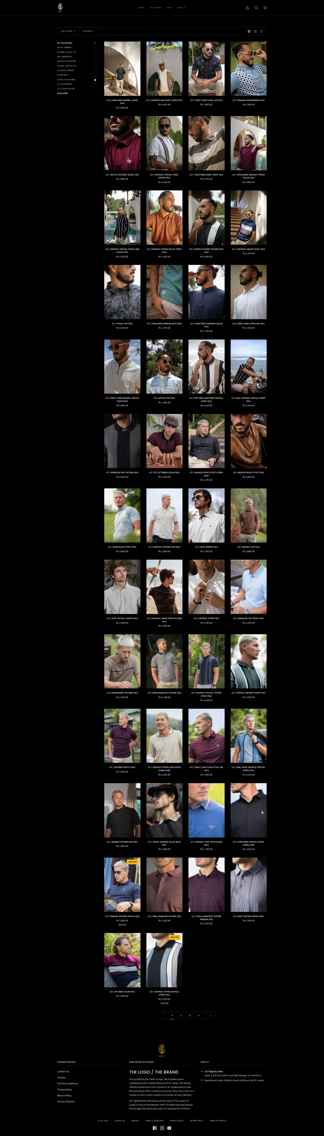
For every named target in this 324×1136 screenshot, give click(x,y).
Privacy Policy (64, 1089)
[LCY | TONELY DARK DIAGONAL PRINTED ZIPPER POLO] (122, 367)
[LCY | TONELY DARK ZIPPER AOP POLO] (249, 292)
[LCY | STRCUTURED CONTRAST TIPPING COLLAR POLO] (249, 143)
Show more (62, 93)
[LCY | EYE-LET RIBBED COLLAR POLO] (164, 441)
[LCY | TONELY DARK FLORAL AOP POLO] (206, 69)
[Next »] (211, 1015)
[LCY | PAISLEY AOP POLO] (122, 292)
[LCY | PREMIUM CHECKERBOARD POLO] (249, 69)
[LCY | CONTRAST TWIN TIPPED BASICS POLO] (206, 810)
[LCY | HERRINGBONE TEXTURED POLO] (122, 661)
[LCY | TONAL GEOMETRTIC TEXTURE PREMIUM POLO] (206, 885)
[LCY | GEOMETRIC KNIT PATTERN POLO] (122, 441)
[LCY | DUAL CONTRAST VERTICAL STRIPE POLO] (249, 367)
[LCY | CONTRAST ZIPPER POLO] (206, 587)
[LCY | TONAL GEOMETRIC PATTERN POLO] (164, 885)
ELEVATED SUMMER (65, 70)
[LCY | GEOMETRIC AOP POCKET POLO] (249, 587)
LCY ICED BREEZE (64, 84)
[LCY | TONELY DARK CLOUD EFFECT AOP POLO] (206, 736)
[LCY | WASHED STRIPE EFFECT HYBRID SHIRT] (206, 441)
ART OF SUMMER (64, 47)
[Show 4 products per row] (262, 31)
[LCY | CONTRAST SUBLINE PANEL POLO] (249, 217)
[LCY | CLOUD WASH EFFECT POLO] (122, 515)
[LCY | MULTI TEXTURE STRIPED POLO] (249, 885)
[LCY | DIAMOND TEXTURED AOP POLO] (122, 810)
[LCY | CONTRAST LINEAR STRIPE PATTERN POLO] (164, 587)
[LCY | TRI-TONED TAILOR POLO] (122, 960)
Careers (61, 1077)
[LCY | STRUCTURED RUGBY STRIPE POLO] (206, 143)
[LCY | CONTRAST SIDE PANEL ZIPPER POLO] (164, 69)
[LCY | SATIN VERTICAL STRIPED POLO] (122, 587)
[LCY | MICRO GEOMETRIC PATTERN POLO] (164, 661)
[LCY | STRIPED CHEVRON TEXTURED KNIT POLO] (206, 217)
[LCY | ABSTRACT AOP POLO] (249, 515)
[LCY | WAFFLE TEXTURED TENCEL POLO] (122, 143)
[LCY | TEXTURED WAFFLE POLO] (122, 736)
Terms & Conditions (67, 1083)
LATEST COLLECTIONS (66, 79)
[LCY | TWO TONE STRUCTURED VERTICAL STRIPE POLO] (206, 367)
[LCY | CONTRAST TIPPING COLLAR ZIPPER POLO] (164, 217)
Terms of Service (66, 1101)
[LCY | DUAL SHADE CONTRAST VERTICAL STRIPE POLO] (249, 736)
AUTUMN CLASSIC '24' (66, 52)
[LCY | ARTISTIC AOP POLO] (164, 367)
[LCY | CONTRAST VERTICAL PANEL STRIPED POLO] (164, 143)
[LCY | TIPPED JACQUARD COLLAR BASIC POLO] (164, 810)
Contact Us (63, 1071)
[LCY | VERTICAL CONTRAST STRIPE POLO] (249, 661)
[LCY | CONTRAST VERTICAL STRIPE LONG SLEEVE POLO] (122, 217)
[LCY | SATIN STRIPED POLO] (206, 515)
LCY (101, 1120)
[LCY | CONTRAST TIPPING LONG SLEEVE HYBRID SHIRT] (164, 736)
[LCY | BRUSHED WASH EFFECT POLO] (249, 441)
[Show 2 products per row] (249, 31)
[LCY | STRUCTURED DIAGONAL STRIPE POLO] (122, 69)
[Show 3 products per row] (255, 31)
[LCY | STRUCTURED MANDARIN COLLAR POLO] (206, 292)
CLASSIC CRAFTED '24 (66, 66)
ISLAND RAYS (63, 75)
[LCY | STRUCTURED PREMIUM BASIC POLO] (164, 292)
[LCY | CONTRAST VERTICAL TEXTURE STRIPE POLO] (206, 661)
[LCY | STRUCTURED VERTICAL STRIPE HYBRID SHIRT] (249, 810)
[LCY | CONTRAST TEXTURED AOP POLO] (164, 515)
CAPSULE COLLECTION (66, 61)
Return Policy (64, 1095)
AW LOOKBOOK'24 (64, 56)
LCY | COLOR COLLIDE (66, 88)
